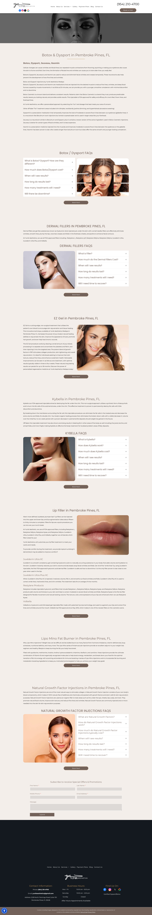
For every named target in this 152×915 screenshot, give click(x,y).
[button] (4, 910)
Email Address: (82, 794)
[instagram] (22, 10)
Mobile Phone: (35, 794)
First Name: (34, 785)
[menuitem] (52, 6)
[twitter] (25, 10)
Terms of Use (83, 912)
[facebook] (20, 10)
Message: (33, 802)
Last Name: (81, 785)
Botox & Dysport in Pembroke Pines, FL (76, 55)
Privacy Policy (91, 912)
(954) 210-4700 (128, 4)
